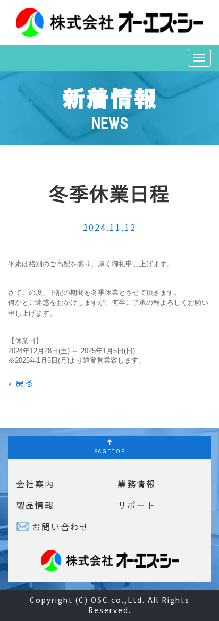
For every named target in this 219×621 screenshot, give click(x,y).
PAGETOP (109, 451)
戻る (21, 382)
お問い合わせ (60, 526)
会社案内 (35, 483)
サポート (136, 504)
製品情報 (35, 504)
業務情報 (136, 483)
